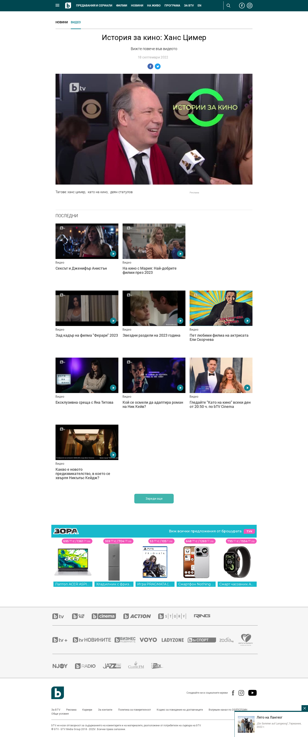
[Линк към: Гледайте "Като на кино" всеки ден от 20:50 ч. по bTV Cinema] (221, 389)
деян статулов (121, 192)
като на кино (98, 192)
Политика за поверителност (134, 709)
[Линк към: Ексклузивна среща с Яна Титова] (87, 389)
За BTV (55, 709)
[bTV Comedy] (82, 616)
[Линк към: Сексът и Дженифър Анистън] (87, 255)
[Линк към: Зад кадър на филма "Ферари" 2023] (87, 322)
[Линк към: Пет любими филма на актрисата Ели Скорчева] (221, 322)
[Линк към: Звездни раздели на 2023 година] (154, 322)
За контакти (105, 709)
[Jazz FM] (115, 665)
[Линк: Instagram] (239, 693)
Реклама (71, 709)
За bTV (189, 5)
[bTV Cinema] (107, 616)
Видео (76, 22)
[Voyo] (151, 640)
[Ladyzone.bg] (175, 639)
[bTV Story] (175, 616)
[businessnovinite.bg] (127, 639)
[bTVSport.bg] (204, 639)
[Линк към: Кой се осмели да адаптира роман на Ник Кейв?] (154, 389)
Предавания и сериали (94, 5)
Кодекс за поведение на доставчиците (180, 709)
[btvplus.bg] (62, 640)
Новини (137, 5)
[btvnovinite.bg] (93, 639)
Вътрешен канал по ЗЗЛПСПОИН (228, 709)
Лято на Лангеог (269, 717)
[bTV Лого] (57, 693)
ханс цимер (76, 192)
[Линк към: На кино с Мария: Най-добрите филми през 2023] (154, 255)
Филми (121, 5)
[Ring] (205, 616)
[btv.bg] (62, 616)
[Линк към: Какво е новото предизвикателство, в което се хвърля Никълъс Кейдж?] (87, 456)
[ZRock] (161, 666)
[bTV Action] (140, 616)
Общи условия (60, 713)
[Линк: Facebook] (231, 692)
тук (249, 531)
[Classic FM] (139, 666)
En (199, 5)
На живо (154, 5)
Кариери (87, 709)
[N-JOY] (63, 666)
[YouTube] (250, 693)
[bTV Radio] (89, 666)
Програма (172, 5)
